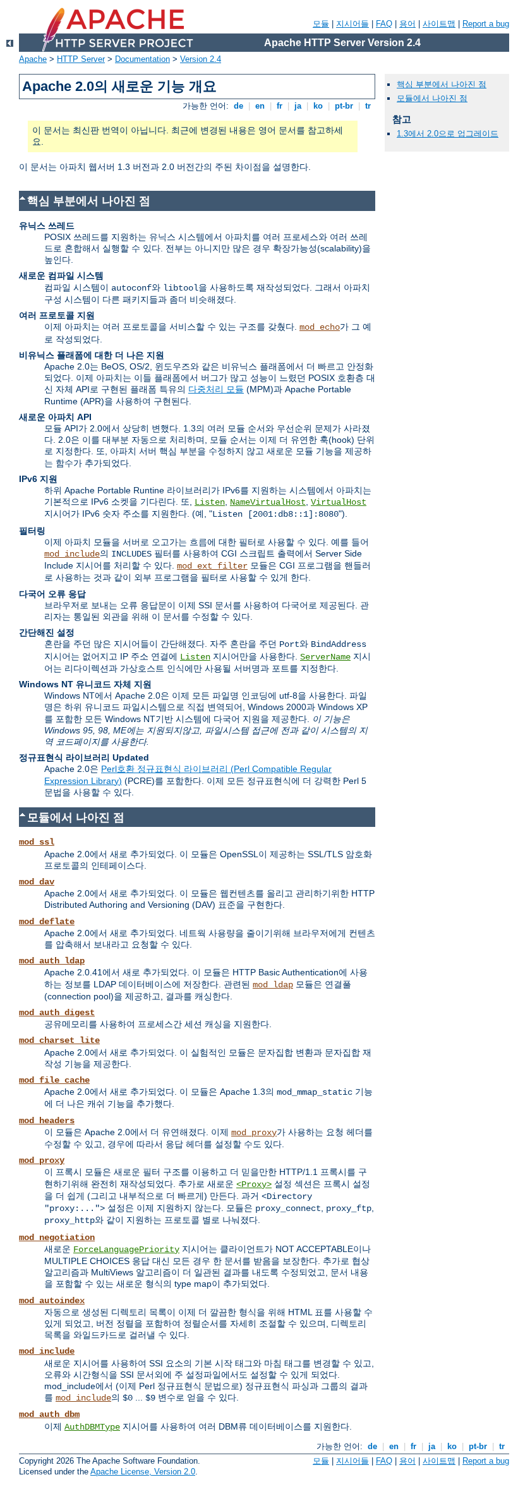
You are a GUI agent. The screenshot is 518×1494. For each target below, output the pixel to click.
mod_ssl (36, 842)
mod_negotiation (57, 1237)
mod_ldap (273, 985)
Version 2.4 (200, 59)
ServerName (325, 657)
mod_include (72, 554)
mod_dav (36, 882)
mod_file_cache (54, 1080)
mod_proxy (254, 1133)
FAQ (384, 23)
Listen (210, 502)
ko (318, 106)
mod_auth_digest (57, 1013)
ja (298, 106)
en (260, 106)
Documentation (142, 59)
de (238, 106)
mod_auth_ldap (52, 961)
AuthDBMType (92, 1427)
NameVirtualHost (268, 502)
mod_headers (47, 1121)
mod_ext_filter (212, 566)
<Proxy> (254, 1184)
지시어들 (352, 23)
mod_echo (319, 327)
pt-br (344, 106)
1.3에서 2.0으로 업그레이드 (447, 133)
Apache (33, 59)
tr (368, 106)
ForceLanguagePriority (126, 1249)
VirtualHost (338, 502)
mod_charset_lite (59, 1040)
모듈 (321, 23)
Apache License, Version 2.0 (142, 1471)
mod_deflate (47, 922)
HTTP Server (81, 59)
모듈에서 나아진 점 (432, 98)
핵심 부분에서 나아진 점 (441, 84)
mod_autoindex (52, 1301)
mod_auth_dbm (49, 1414)
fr (279, 106)
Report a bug (485, 23)
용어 (407, 23)
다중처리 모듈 (216, 389)
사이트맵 (439, 23)
